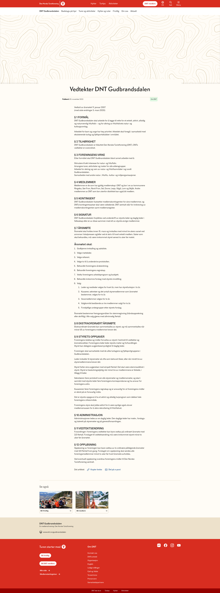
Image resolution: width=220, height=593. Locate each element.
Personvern (92, 579)
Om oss (124, 11)
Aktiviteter (113, 3)
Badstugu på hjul (68, 11)
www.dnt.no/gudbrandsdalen (54, 532)
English (90, 564)
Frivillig (116, 11)
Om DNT (92, 546)
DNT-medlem (150, 4)
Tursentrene (92, 575)
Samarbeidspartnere (96, 582)
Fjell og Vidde (93, 571)
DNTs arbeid (92, 557)
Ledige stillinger (94, 568)
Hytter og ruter (104, 11)
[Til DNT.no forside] (52, 4)
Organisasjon (93, 560)
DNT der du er (96, 591)
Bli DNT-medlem (48, 563)
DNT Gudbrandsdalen (49, 11)
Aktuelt (133, 11)
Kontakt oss (92, 553)
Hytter (93, 3)
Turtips (102, 3)
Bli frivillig (45, 555)
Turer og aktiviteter (87, 11)
